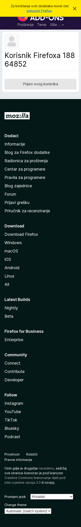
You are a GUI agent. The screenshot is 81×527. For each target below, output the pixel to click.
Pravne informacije (18, 460)
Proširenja (25, 24)
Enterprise (13, 339)
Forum (10, 194)
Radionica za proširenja (26, 160)
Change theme (15, 505)
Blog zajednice (18, 185)
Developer (14, 379)
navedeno (46, 468)
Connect (12, 363)
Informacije (14, 144)
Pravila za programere (24, 177)
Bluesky (11, 428)
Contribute (14, 371)
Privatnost (12, 454)
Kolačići (32, 454)
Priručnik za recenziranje (27, 210)
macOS (11, 251)
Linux (9, 276)
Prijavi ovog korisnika (40, 84)
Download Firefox (21, 234)
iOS (7, 259)
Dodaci (11, 135)
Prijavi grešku (16, 202)
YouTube (12, 411)
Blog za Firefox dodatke (27, 152)
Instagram (13, 403)
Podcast (12, 436)
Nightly (11, 307)
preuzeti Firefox (39, 11)
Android (11, 267)
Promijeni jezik (15, 497)
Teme (41, 24)
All (6, 284)
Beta (8, 316)
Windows (13, 242)
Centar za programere (24, 169)
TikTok (10, 420)
